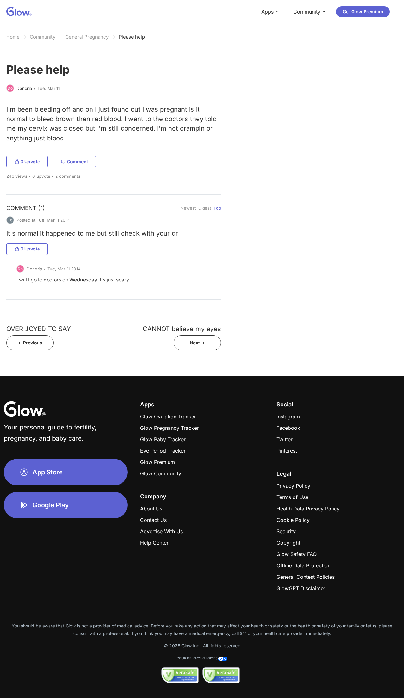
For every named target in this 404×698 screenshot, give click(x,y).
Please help (132, 37)
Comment (77, 161)
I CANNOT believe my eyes (180, 329)
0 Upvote (30, 161)
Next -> (197, 342)
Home (13, 37)
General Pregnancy (87, 37)
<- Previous (30, 342)
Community (42, 37)
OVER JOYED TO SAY (38, 329)
